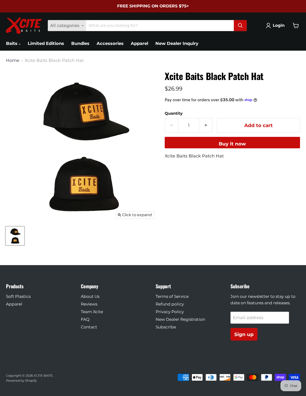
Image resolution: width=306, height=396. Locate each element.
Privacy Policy (170, 311)
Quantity (174, 113)
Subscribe (166, 327)
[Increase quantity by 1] (206, 125)
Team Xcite (92, 311)
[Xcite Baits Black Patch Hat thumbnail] (14, 235)
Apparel (139, 43)
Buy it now (232, 144)
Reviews (89, 304)
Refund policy (170, 304)
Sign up (244, 334)
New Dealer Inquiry (176, 43)
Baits (12, 43)
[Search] (240, 25)
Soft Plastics (18, 296)
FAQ (85, 319)
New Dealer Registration (180, 319)
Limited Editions (46, 43)
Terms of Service (172, 296)
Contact (89, 327)
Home (12, 60)
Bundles (80, 43)
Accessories (110, 43)
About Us (90, 296)
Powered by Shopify (21, 380)
